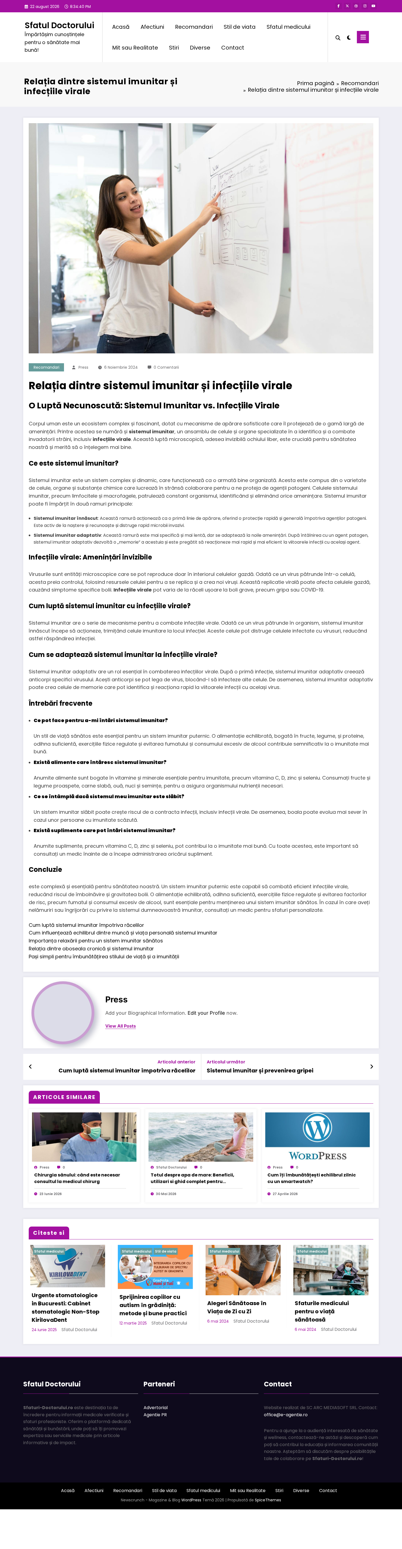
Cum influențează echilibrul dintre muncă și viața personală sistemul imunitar (123, 932)
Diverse (200, 47)
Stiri (174, 47)
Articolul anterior (177, 1062)
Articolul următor (226, 1062)
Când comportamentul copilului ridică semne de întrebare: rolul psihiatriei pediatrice (241, 1315)
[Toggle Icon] (363, 37)
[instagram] (365, 6)
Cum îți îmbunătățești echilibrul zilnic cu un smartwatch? (311, 1178)
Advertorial (156, 1439)
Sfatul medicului (288, 27)
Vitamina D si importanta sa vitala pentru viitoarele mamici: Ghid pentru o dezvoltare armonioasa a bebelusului (327, 1323)
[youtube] (373, 6)
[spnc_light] (349, 37)
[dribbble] (356, 6)
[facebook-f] (338, 6)
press (83, 367)
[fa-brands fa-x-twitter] (347, 6)
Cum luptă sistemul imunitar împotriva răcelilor (86, 925)
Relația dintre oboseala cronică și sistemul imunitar (91, 948)
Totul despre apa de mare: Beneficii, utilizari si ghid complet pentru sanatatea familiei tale (192, 1178)
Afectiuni (152, 27)
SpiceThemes (268, 1531)
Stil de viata (240, 27)
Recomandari (194, 27)
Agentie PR (155, 1446)
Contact (232, 47)
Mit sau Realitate (135, 47)
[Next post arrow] (371, 1066)
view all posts (120, 1026)
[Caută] (338, 37)
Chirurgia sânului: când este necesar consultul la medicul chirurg (77, 1178)
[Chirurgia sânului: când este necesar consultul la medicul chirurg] (84, 1137)
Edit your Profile (206, 1013)
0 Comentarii (166, 367)
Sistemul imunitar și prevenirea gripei (260, 1070)
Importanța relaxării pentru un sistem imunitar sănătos (96, 940)
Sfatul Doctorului (59, 25)
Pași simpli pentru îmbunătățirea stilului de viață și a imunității (104, 956)
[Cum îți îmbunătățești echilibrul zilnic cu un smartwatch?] (317, 1137)
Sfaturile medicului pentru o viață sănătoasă (145, 1311)
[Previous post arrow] (30, 1066)
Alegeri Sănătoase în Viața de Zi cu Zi (60, 1307)
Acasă (121, 27)
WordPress (191, 1531)
